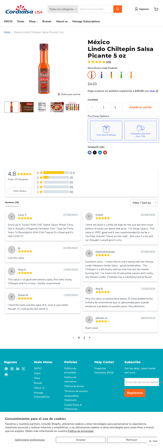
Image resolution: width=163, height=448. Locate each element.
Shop (32, 21)
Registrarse (135, 393)
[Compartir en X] (95, 152)
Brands (46, 21)
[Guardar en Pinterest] (105, 152)
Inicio (7, 32)
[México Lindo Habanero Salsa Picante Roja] (131, 75)
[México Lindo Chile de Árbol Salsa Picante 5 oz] (111, 75)
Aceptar (80, 440)
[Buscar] (117, 9)
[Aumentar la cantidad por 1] (115, 107)
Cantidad (93, 99)
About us (62, 21)
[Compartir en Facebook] (90, 152)
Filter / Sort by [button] (142, 202)
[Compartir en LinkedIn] (100, 152)
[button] (142, 9)
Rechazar (131, 440)
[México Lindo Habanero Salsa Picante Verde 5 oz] (121, 75)
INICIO (8, 21)
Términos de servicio (76, 391)
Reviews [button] (12, 202)
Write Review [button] (19, 190)
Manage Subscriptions (86, 21)
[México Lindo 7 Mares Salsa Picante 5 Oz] (102, 75)
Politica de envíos (74, 386)
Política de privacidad (80, 431)
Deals (20, 21)
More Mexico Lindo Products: (103, 68)
